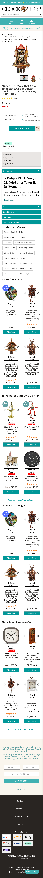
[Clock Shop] (21, 8)
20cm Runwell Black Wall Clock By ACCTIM (32, 478)
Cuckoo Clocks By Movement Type (18, 269)
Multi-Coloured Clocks (24, 242)
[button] (21, 801)
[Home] (2, 34)
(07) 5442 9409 (22, 858)
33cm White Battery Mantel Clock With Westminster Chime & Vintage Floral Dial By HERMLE (32, 707)
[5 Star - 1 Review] (32, 324)
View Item (11, 332)
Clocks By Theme (26, 248)
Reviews (6, 207)
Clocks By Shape (26, 253)
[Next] (39, 80)
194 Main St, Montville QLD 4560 (22, 856)
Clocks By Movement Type (14, 258)
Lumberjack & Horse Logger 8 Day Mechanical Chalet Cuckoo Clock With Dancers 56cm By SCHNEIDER (11, 370)
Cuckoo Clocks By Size (23, 274)
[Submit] (40, 14)
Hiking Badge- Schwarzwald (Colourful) (11, 313)
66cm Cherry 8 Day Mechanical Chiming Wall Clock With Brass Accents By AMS (32, 657)
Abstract (7, 242)
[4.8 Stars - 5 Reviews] (32, 484)
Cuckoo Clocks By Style (13, 232)
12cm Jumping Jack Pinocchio (31, 428)
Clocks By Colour (27, 263)
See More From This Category (21, 500)
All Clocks (25, 237)
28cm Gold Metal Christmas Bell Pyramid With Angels (11, 430)
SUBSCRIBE (21, 781)
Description (8, 171)
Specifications (8, 212)
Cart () (21, 23)
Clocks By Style (10, 263)
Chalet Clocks (9, 248)
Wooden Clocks (10, 237)
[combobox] (21, 14)
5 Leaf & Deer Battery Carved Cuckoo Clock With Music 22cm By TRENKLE (11, 706)
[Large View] (33, 78)
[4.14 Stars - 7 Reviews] (11, 437)
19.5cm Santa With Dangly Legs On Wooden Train (11, 478)
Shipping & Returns (11, 222)
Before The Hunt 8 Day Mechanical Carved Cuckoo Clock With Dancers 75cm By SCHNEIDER (31, 369)
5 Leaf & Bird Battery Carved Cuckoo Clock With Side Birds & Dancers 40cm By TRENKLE (32, 316)
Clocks (6, 274)
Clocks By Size (10, 253)
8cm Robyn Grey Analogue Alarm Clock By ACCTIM (11, 655)
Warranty (7, 217)
